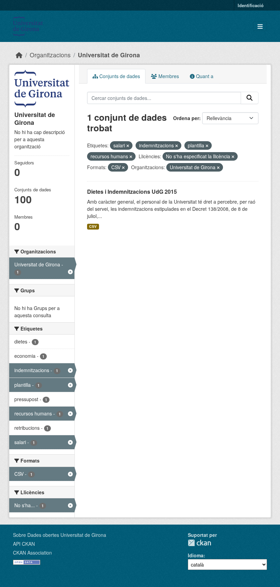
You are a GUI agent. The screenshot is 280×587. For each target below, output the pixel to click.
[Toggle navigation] (260, 26)
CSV (93, 226)
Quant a (204, 76)
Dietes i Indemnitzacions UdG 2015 (132, 191)
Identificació (251, 5)
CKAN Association (32, 552)
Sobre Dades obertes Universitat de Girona (59, 534)
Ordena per (186, 118)
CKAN (199, 542)
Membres (168, 76)
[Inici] (19, 54)
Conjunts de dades (119, 76)
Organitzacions (50, 54)
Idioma (196, 555)
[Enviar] (249, 98)
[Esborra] (127, 145)
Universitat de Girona (109, 54)
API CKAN (24, 543)
